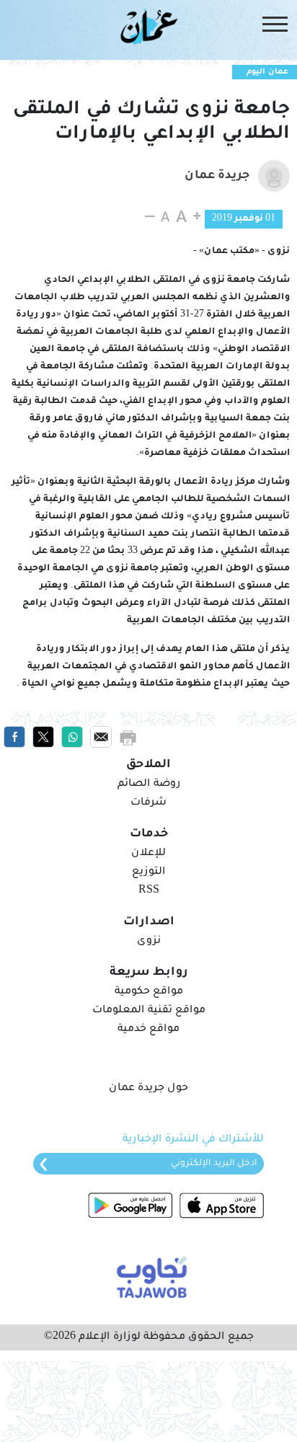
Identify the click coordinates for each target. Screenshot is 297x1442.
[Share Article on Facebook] (14, 738)
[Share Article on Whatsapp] (72, 738)
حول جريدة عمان (148, 1088)
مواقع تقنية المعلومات (148, 1011)
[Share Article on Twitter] (43, 738)
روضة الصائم (149, 784)
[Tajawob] (148, 1276)
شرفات (148, 803)
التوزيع (148, 872)
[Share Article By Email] (101, 738)
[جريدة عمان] (149, 26)
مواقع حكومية (149, 992)
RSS (148, 891)
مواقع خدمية (148, 1029)
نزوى (149, 941)
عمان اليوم (267, 72)
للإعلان (148, 853)
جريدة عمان (217, 175)
